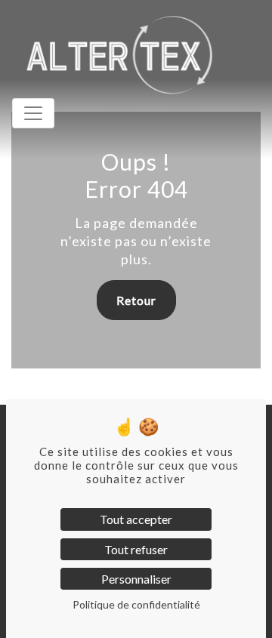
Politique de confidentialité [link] (136, 604)
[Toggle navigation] (33, 113)
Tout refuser (136, 549)
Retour (136, 300)
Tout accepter (136, 519)
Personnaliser (136, 579)
